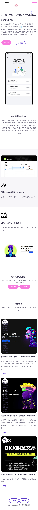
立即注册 (20, 43)
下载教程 (3, 373)
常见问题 (3, 486)
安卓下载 (6, 42)
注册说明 (3, 432)
